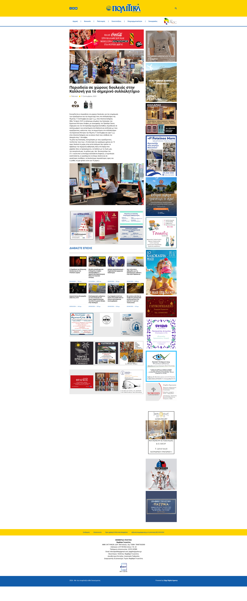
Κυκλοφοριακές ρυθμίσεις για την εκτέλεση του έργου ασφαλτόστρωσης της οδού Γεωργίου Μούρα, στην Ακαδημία (97, 299)
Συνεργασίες (152, 21)
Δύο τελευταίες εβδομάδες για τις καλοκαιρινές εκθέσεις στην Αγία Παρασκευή (134, 272)
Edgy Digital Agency (171, 580)
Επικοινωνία (98, 532)
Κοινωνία (87, 21)
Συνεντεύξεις (116, 21)
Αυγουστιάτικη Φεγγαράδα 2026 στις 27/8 (77, 297)
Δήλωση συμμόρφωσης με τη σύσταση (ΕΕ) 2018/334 (148, 532)
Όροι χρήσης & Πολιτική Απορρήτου (116, 532)
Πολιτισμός (101, 21)
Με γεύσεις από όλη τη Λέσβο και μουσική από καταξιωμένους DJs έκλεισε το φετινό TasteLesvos (134, 299)
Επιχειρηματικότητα (135, 21)
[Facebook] (73, 8)
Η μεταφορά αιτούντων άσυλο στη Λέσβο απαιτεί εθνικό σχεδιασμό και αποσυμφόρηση (115, 298)
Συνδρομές (86, 532)
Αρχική (75, 21)
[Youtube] (76, 8)
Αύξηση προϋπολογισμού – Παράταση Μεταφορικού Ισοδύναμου (116, 271)
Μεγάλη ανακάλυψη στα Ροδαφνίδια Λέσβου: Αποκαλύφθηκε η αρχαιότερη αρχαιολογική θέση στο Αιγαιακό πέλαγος (97, 273)
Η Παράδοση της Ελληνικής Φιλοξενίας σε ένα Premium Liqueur (77, 271)
